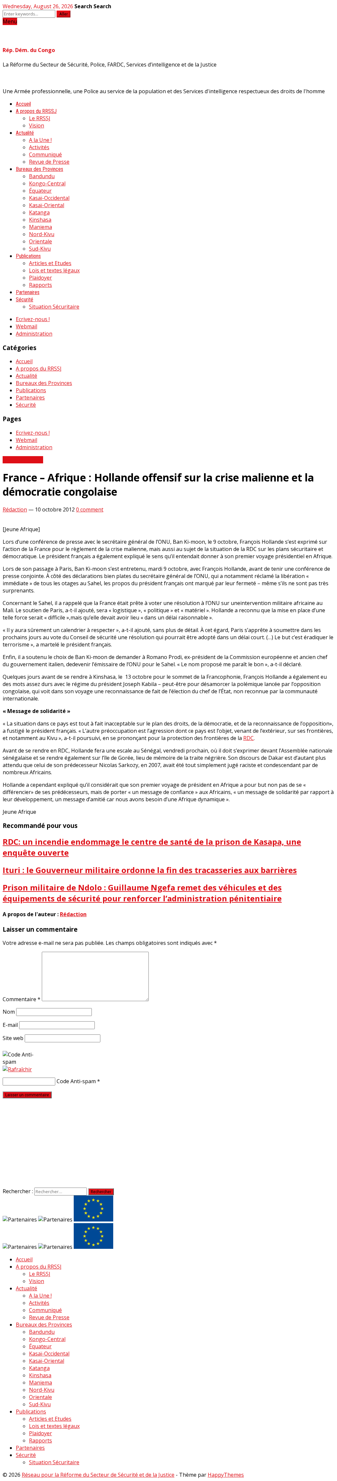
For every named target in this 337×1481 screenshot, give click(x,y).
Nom (9, 1011)
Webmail (26, 326)
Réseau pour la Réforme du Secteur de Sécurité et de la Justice (98, 1474)
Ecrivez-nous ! (33, 319)
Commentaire (21, 999)
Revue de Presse (49, 161)
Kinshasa (40, 219)
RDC (248, 738)
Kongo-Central (47, 183)
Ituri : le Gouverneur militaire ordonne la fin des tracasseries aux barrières (150, 869)
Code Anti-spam (76, 1081)
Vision (36, 125)
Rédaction (15, 509)
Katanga (39, 212)
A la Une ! (40, 140)
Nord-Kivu (41, 234)
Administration (34, 333)
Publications (28, 256)
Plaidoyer (40, 277)
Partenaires (27, 292)
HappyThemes (226, 1474)
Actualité (25, 133)
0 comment (89, 509)
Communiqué (45, 154)
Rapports (40, 284)
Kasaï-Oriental (46, 205)
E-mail (10, 1024)
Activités (39, 147)
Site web (13, 1038)
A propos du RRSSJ (36, 111)
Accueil (23, 104)
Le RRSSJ (39, 118)
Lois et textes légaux (54, 270)
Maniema (40, 227)
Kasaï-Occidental (49, 198)
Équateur (40, 190)
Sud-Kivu (40, 248)
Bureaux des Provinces (39, 169)
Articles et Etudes (50, 263)
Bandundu (42, 176)
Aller (63, 14)
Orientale (40, 241)
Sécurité (24, 299)
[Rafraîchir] (17, 1069)
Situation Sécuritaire (54, 306)
